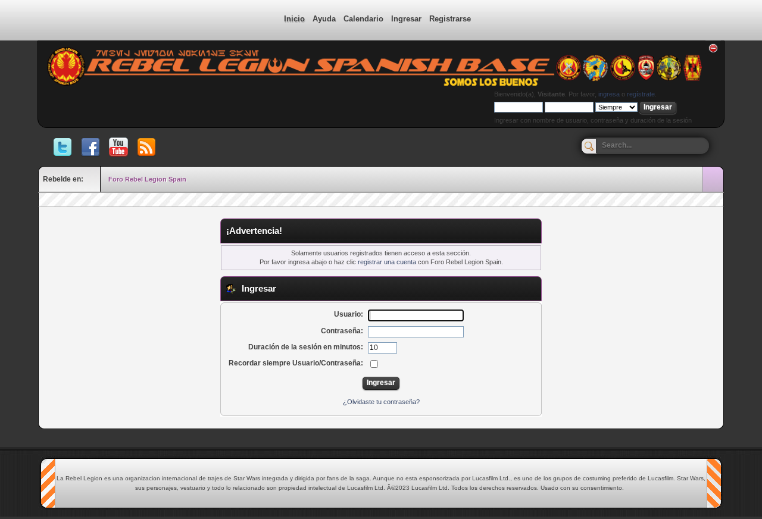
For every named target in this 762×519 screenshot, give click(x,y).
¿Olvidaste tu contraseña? (381, 401)
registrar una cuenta (387, 261)
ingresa (609, 94)
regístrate (641, 94)
